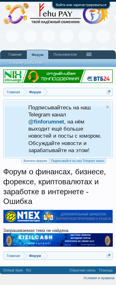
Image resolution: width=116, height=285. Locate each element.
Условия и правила (98, 278)
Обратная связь (82, 270)
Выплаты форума (35, 160)
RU (28, 270)
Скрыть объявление (107, 107)
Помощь (106, 270)
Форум (38, 55)
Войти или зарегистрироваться (81, 5)
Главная (15, 54)
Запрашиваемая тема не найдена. (36, 230)
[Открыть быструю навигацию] (109, 92)
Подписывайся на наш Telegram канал (77, 160)
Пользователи (65, 54)
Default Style (13, 270)
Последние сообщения (24, 63)
